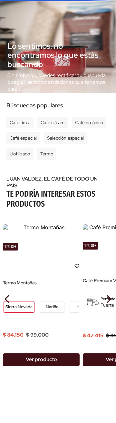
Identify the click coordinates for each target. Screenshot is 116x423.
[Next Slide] (109, 299)
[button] (19, 307)
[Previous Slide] (7, 299)
